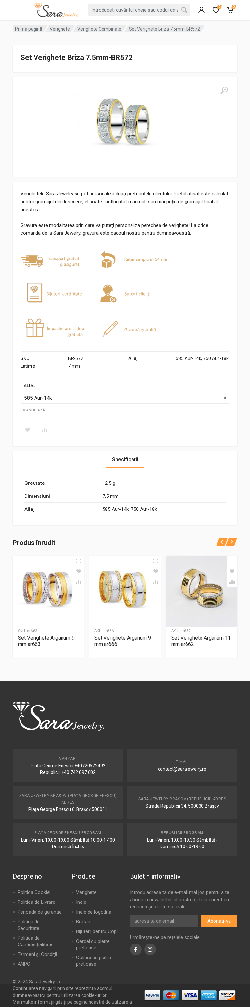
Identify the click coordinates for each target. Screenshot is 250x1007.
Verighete (60, 29)
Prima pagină (28, 29)
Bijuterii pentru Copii (97, 931)
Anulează (35, 410)
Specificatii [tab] (125, 459)
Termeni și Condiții (37, 954)
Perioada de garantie (40, 912)
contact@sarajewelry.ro (182, 769)
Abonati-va (219, 921)
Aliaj (29, 385)
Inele (81, 902)
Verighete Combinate (99, 29)
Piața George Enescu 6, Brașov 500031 (67, 809)
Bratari (83, 922)
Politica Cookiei (34, 892)
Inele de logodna (93, 912)
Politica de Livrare (36, 902)
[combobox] (139, 10)
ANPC (24, 964)
